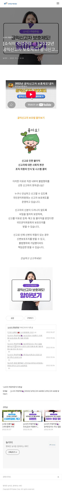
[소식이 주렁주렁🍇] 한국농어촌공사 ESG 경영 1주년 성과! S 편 (24, 356)
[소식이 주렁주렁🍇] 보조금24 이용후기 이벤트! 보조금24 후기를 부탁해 (24, 336)
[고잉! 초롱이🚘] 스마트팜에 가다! (20, 332)
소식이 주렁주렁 (13, 327)
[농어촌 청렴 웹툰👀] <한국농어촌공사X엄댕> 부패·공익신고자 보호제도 (25, 364)
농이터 (9, 442)
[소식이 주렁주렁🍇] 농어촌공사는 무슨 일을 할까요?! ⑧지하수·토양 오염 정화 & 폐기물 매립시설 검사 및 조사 (25, 346)
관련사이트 (7, 477)
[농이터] (10, 3)
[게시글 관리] (20, 318)
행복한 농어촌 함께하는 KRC (17, 446)
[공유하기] (16, 318)
